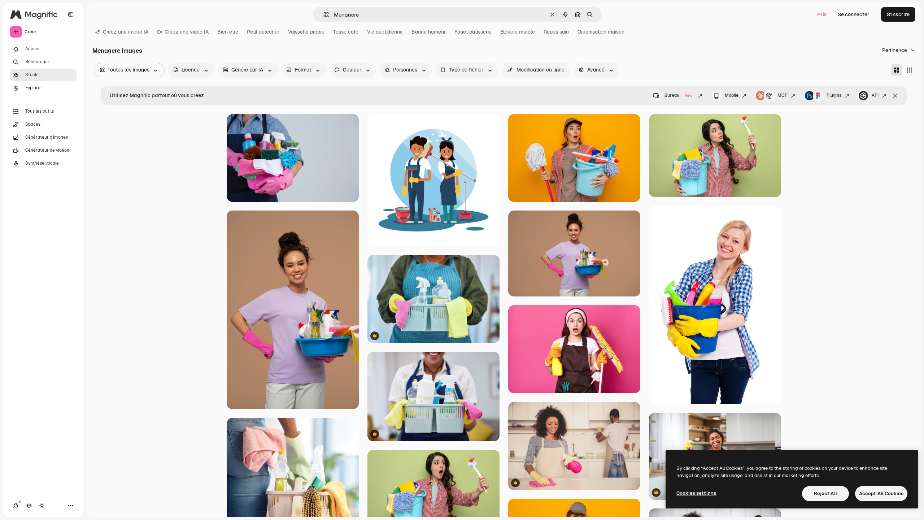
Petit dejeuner (263, 32)
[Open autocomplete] (323, 14)
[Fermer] (895, 96)
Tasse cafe (345, 32)
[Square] (909, 70)
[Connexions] (16, 505)
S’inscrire (898, 14)
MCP (782, 95)
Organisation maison (601, 32)
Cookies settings (696, 493)
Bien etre (227, 32)
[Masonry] (896, 70)
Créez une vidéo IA (187, 32)
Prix (822, 14)
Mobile (731, 95)
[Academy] (29, 505)
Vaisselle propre (306, 32)
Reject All (825, 493)
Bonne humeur (428, 32)
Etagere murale (517, 32)
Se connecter (853, 14)
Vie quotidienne (385, 32)
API (875, 95)
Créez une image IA (125, 32)
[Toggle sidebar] (71, 14)
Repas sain (556, 32)
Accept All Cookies (881, 493)
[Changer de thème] (42, 505)
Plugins (834, 95)
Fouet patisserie (473, 32)
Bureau (678, 95)
